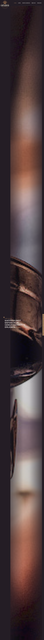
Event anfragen (43, 322)
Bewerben (43, 316)
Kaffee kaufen (43, 328)
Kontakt (43, 333)
